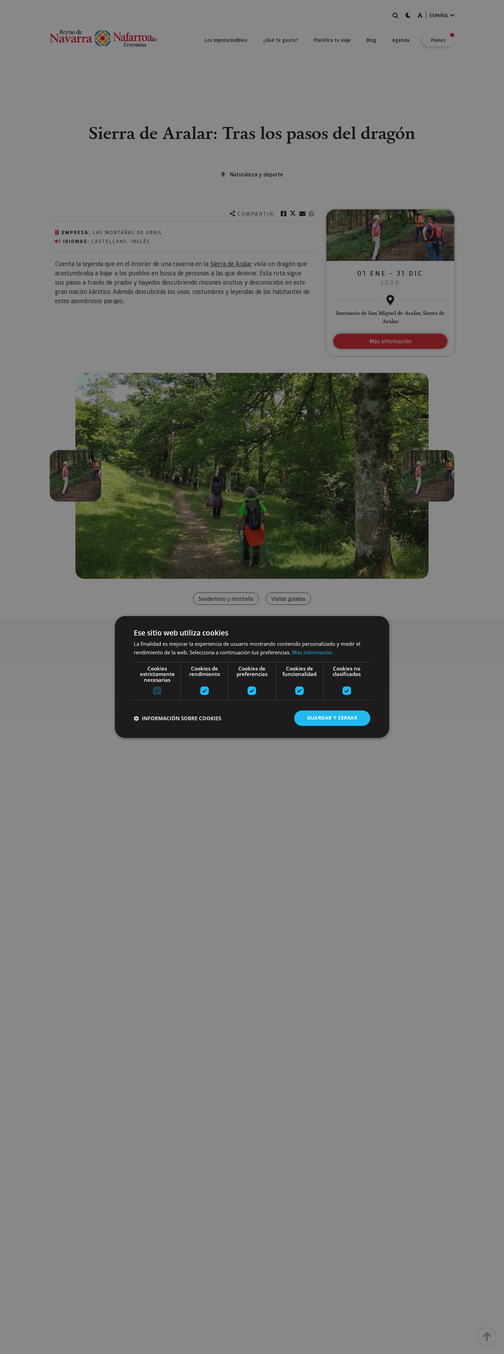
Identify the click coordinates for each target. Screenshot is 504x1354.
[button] (177, 718)
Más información (312, 652)
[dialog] (252, 677)
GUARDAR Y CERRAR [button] (332, 718)
